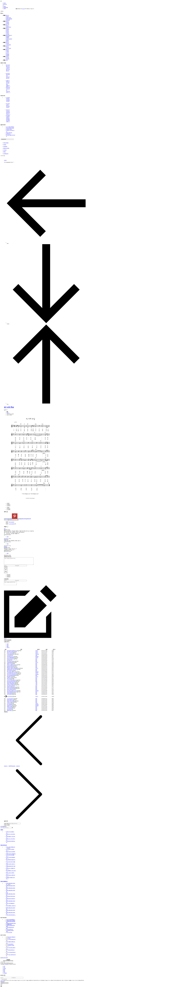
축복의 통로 (9, 710)
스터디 (7, 38)
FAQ (4, 969)
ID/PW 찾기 (3, 981)
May (5, 528)
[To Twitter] (10, 518)
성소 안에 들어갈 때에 (11, 675)
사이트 (6, 56)
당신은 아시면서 (10, 658)
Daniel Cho (6, 539)
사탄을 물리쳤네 (10, 662)
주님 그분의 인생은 (10, 661)
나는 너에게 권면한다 (10, 126)
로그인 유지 (4, 979)
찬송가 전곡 (8, 27)
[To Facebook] (6, 518)
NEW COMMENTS (4, 881)
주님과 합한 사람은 (10, 682)
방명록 (7, 55)
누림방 (7, 51)
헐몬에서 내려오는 (10, 667)
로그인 (23, 8)
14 (6, 955)
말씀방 (7, 37)
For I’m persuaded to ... (11, 919)
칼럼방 (6, 35)
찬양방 (6, 21)
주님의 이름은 (9, 689)
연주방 (7, 23)
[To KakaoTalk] (28, 518)
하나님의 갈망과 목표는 (11, 681)
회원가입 (4, 826)
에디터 (8, 576)
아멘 (7, 892)
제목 (7, 645)
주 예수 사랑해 (10, 702)
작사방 (6, 45)
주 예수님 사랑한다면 (11, 684)
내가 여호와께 (9, 704)
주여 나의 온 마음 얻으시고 (12, 674)
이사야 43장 (10, 944)
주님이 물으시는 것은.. (8, 89)
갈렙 (36, 655)
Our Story (9, 676)
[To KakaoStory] (23, 518)
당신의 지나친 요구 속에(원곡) (8, 111)
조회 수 (8, 647)
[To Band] (18, 518)
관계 (9, 938)
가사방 (7, 34)
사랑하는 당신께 (10, 677)
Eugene (5, 546)
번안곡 (7, 31)
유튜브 (4, 6)
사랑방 (6, 49)
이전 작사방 (8, 48)
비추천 (8, 505)
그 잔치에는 (9, 708)
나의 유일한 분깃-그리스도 (12, 672)
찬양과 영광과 (9, 699)
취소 (5, 640)
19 (17, 650)
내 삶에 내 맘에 (9, 129)
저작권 (4, 968)
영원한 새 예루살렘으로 (11, 687)
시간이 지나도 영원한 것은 (12, 680)
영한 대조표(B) (9, 18)
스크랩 (8, 509)
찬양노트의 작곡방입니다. (12, 650)
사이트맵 (5, 973)
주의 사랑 (9, 678)
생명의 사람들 (9, 706)
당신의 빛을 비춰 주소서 (8, 74)
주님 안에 (9, 685)
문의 (4, 970)
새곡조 (7, 30)
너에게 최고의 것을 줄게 (10, 853)
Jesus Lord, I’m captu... (11, 920)
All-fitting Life (9, 924)
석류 (36, 682)
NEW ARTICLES (4, 845)
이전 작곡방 (8, 44)
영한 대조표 (8, 17)
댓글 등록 (6, 578)
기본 (7, 643)
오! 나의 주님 (9, 407)
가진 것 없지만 (11, 522)
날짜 (7, 646)
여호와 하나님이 (10, 705)
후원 (4, 971)
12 (12, 929)
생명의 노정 (9, 663)
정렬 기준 (6, 641)
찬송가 (6, 24)
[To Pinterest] (14, 518)
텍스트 (6, 567)
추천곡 (4, 3)
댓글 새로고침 (8, 556)
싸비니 (37, 703)
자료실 (7, 54)
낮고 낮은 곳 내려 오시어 (11, 690)
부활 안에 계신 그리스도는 (12, 669)
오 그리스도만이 (12, 523)
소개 (4, 966)
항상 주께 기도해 (10, 651)
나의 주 (8, 703)
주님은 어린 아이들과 (11, 700)
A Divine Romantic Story (11, 923)
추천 (8, 503)
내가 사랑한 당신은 (12, 954)
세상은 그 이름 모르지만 (11, 664)
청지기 (7, 41)
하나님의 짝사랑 (10, 709)
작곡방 (6, 42)
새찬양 (6, 28)
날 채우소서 (8, 133)
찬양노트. (7, 964)
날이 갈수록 (9, 670)
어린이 (7, 32)
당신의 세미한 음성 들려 (11, 688)
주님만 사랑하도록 (10, 683)
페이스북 (5, 4)
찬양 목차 (8, 20)
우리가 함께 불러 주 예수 (11, 691)
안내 (4, 967)
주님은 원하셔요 (9, 132)
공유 (8, 507)
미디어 (7, 58)
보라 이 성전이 (10, 652)
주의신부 (37, 654)
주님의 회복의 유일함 (10, 127)
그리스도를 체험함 (10, 657)
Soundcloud (5, 7)
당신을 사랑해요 (10, 665)
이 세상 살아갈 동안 (10, 654)
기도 (8, 655)
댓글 (7, 536)
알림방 (7, 40)
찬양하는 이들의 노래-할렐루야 (13, 668)
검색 (6, 711)
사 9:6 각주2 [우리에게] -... (11, 914)
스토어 (4, 8)
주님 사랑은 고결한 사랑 (11, 671)
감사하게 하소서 (10, 656)
